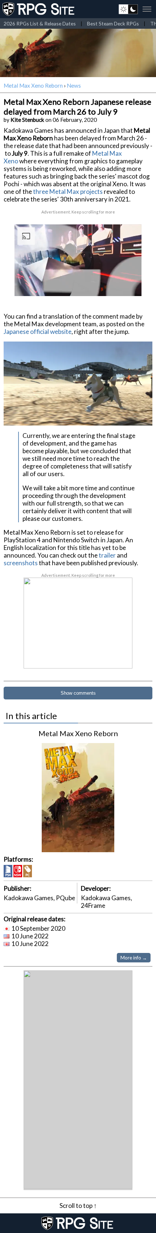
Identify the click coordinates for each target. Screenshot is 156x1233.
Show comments (78, 693)
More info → (133, 958)
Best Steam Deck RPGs (113, 23)
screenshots (21, 563)
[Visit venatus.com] (127, 284)
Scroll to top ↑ (78, 1205)
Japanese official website (37, 331)
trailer (107, 555)
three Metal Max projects (68, 191)
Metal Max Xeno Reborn (33, 85)
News (74, 85)
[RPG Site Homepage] (39, 9)
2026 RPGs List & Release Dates (40, 23)
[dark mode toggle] (128, 9)
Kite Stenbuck (27, 119)
